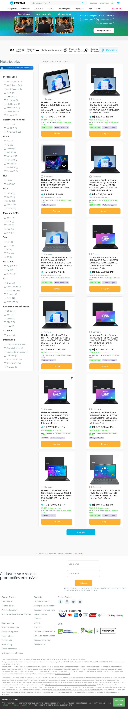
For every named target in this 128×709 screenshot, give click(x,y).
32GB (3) (10, 225)
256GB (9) (10, 318)
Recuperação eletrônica (44, 631)
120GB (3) (10, 193)
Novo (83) (10, 335)
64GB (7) (10, 326)
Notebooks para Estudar (12, 653)
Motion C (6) (11, 156)
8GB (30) (10, 233)
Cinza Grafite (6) (13, 290)
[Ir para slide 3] (65, 33)
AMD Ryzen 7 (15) (14, 89)
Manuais (37, 627)
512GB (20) (11, 208)
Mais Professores (9, 649)
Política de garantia (10, 610)
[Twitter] (73, 601)
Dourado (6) (11, 294)
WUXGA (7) (11, 274)
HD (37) (9, 270)
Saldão (99, 9)
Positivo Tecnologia (10, 627)
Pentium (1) (11, 115)
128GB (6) (10, 197)
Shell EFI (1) (11, 128)
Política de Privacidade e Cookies (83, 590)
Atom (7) (10, 93)
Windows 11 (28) (13, 132)
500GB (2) (10, 184)
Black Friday (7, 644)
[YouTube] (80, 601)
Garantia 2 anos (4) (14, 348)
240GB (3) (10, 201)
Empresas (104, 3)
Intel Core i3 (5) (13, 104)
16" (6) (9, 257)
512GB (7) (10, 322)
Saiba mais (78, 553)
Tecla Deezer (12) (14, 359)
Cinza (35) (10, 283)
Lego (90, 9)
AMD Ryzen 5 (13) (14, 85)
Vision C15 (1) (12, 171)
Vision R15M (38, 9)
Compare (48, 99)
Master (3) (11, 149)
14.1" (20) (10, 246)
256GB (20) (11, 205)
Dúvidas (37, 619)
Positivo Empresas (10, 632)
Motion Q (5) (12, 160)
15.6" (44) (10, 253)
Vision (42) (11, 164)
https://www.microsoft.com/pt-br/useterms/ (79, 678)
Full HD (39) (11, 266)
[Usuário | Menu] (112, 3)
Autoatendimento (42, 601)
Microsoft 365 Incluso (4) (17, 352)
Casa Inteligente (64, 9)
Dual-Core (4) (12, 100)
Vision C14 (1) (12, 167)
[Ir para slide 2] (63, 33)
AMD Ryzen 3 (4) (14, 81)
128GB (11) (11, 311)
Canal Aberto (39, 644)
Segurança (79, 9)
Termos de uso (8, 606)
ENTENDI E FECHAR (119, 702)
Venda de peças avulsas (44, 636)
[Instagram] (67, 601)
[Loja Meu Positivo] (17, 3)
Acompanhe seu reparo (44, 606)
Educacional (7, 640)
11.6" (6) (9, 242)
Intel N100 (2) (12, 111)
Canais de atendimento (44, 610)
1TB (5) (9, 180)
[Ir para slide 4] (67, 33)
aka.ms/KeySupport (65, 671)
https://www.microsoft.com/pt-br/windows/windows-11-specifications (70, 685)
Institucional (7, 601)
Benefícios (111, 50)
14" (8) (9, 249)
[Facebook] (60, 601)
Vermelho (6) (12, 302)
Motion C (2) (11, 356)
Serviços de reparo (42, 640)
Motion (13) (11, 152)
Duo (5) (9, 141)
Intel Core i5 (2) (13, 108)
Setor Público (8, 636)
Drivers (37, 623)
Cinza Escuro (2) (13, 287)
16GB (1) (10, 315)
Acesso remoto (41, 614)
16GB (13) (10, 218)
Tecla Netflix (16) (13, 363)
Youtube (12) (12, 367)
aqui (58, 705)
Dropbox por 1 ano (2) (15, 344)
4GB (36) (10, 229)
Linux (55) (10, 124)
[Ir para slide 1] (60, 33)
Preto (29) (11, 298)
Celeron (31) (11, 96)
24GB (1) (10, 221)
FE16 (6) (9, 145)
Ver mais (80, 532)
